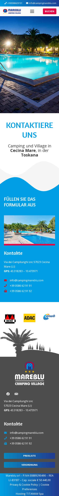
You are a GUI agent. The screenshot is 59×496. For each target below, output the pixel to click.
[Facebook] (8, 394)
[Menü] (32, 11)
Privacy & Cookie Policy (24, 484)
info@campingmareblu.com (26, 280)
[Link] (12, 11)
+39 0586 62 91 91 (21, 285)
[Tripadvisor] (16, 394)
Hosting (21, 494)
